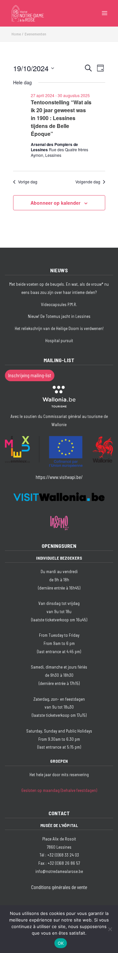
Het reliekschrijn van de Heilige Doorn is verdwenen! (59, 328)
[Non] (110, 929)
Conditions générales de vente (59, 887)
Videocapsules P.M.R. (59, 304)
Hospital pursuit (59, 340)
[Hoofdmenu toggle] (104, 13)
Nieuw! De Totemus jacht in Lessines (59, 316)
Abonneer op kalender (55, 202)
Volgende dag (87, 181)
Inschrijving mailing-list (29, 375)
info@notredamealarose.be (59, 871)
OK (61, 943)
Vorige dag (27, 181)
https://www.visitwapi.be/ (59, 477)
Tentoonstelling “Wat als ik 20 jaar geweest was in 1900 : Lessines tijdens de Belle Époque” (61, 117)
